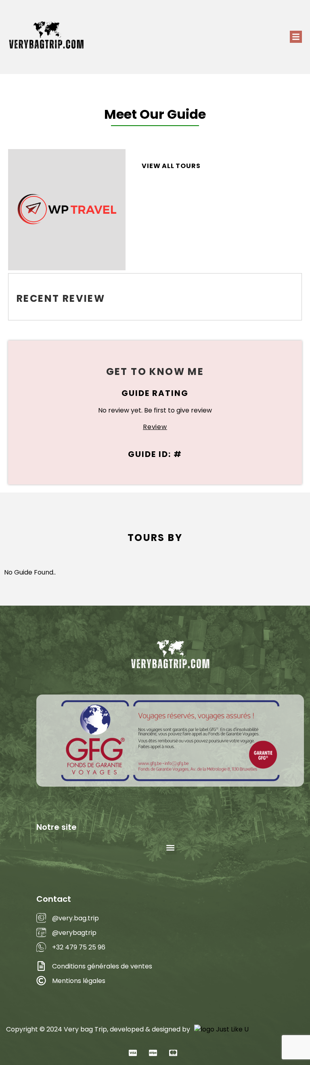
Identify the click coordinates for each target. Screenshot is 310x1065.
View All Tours (171, 165)
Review (155, 426)
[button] (296, 37)
